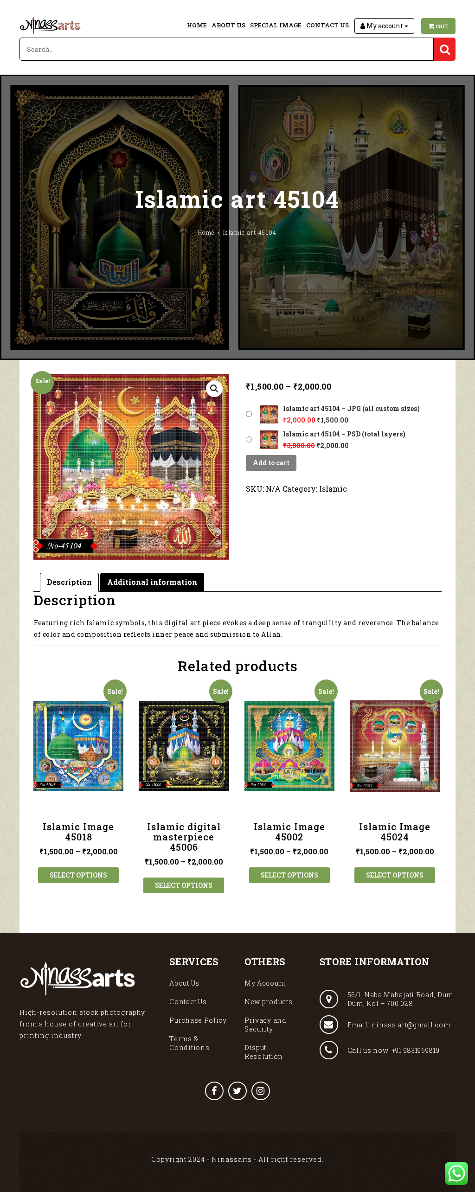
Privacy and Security (265, 1024)
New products (268, 1001)
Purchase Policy (198, 1020)
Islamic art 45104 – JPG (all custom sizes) (351, 408)
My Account (265, 983)
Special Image (276, 25)
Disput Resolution (263, 1052)
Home (197, 25)
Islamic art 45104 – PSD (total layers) (344, 433)
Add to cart (271, 462)
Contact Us (327, 25)
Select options (78, 875)
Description (69, 582)
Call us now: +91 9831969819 (393, 1050)
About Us (228, 25)
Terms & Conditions (189, 1043)
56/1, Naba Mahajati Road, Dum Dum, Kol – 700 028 (400, 999)
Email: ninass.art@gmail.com (398, 1024)
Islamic (333, 488)
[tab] (69, 582)
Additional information (152, 582)
